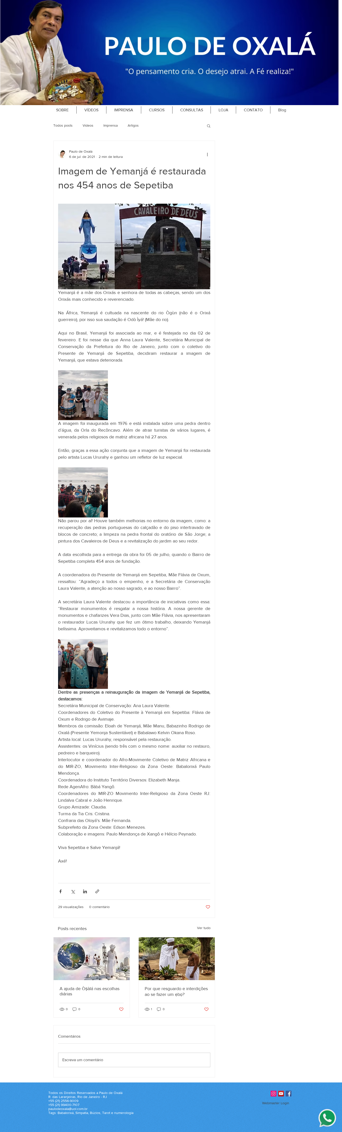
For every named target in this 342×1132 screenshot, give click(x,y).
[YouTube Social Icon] (281, 1093)
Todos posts (63, 125)
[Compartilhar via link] (97, 891)
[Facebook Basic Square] (288, 1093)
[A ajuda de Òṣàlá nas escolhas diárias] (92, 958)
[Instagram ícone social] (273, 1093)
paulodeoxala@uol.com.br (68, 1109)
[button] (208, 126)
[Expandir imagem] (83, 395)
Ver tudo (204, 928)
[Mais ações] (207, 154)
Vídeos (88, 125)
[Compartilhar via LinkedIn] (85, 891)
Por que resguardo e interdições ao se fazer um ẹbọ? (176, 991)
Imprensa (110, 125)
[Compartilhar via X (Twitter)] (72, 891)
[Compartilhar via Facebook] (60, 891)
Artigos (133, 125)
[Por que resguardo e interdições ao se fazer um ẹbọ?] (177, 958)
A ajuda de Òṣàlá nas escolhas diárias (89, 991)
